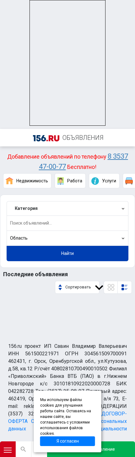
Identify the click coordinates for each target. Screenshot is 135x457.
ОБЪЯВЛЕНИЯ (83, 137)
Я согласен (68, 441)
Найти (67, 253)
